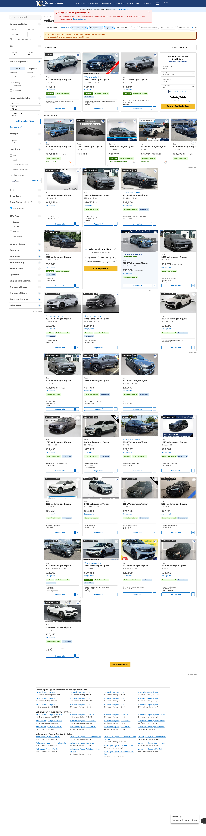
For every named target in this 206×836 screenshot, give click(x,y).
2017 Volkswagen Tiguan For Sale (151, 714)
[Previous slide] (47, 142)
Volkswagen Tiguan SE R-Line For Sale (51, 743)
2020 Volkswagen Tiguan (114, 692)
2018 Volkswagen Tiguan (114, 704)
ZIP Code (31, 30)
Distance (13, 30)
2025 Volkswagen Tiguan (45, 698)
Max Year (30, 52)
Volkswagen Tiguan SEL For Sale (82, 743)
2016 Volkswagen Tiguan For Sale (151, 720)
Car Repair (147, 3)
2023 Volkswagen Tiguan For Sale (83, 714)
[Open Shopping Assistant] (203, 821)
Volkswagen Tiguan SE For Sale (48, 737)
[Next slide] (193, 142)
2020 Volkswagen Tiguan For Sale (117, 714)
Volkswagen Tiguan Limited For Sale (118, 745)
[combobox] (25, 17)
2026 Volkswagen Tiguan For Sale (49, 714)
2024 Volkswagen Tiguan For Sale (49, 727)
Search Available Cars (178, 106)
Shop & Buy (119, 3)
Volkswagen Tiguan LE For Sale (150, 749)
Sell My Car (106, 3)
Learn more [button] (36, 180)
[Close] (196, 816)
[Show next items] (192, 27)
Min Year (14, 52)
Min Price (13, 73)
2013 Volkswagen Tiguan (148, 704)
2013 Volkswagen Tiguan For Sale (151, 727)
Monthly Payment (168, 66)
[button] (157, 3)
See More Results (120, 664)
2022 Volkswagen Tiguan (80, 698)
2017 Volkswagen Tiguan (148, 692)
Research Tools (133, 3)
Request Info (60, 108)
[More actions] (77, 108)
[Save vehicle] (78, 55)
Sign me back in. (79, 19)
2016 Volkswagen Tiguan (148, 698)
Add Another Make (25, 121)
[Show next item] (153, 241)
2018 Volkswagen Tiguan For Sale (117, 727)
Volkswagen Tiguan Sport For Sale (151, 743)
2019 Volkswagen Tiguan (114, 698)
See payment (50, 89)
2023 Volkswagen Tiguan (80, 692)
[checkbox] (15, 86)
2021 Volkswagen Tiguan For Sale (83, 727)
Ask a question (100, 268)
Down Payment (167, 79)
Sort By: (174, 47)
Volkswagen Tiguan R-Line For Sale (152, 737)
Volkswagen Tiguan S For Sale (47, 749)
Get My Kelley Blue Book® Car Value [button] (179, 91)
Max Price (29, 73)
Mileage (14, 140)
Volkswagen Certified (93, 77)
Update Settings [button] (186, 101)
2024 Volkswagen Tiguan (45, 704)
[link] (51, 97)
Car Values (80, 3)
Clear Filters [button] (64, 28)
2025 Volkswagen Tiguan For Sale (49, 720)
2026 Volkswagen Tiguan (45, 692)
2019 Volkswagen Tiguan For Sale (117, 720)
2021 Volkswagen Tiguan (80, 704)
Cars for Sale (93, 3)
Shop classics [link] (15, 127)
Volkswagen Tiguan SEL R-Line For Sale (85, 737)
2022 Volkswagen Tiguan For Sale (83, 720)
